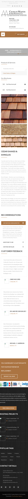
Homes (12, 456)
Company (16, 453)
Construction (4, 456)
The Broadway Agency (17, 496)
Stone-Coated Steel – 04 (12, 418)
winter (11, 460)
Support (8, 5)
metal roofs (4, 460)
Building (9, 453)
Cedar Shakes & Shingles (9, 73)
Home (6, 50)
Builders (3, 453)
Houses (18, 456)
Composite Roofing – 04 (12, 427)
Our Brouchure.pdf (9, 84)
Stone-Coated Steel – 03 (12, 436)
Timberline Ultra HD (8, 68)
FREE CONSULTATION (8, 408)
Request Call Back (9, 376)
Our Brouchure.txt (9, 90)
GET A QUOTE (20, 34)
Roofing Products (15, 50)
